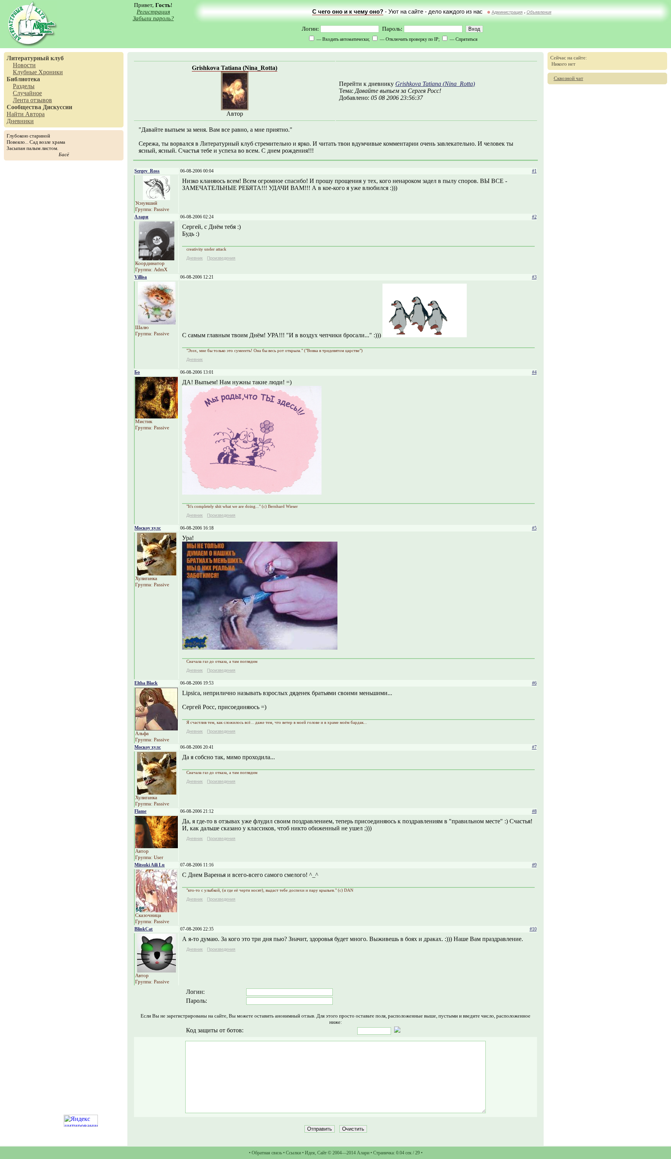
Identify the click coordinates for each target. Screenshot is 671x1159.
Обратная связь (267, 1153)
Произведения (221, 258)
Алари (141, 217)
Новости (24, 65)
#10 (533, 929)
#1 (534, 171)
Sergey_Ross (147, 171)
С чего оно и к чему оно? (347, 12)
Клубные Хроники (38, 72)
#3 (534, 277)
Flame (140, 811)
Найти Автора (26, 114)
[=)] (252, 492)
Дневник (194, 258)
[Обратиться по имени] (156, 198)
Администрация (507, 12)
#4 (534, 372)
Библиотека (23, 79)
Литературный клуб (35, 58)
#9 (534, 865)
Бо (137, 372)
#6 (534, 683)
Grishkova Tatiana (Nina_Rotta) (234, 67)
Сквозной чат (568, 78)
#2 (534, 217)
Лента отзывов (32, 100)
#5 (534, 528)
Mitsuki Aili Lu (149, 865)
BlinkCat (143, 929)
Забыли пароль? (153, 18)
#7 (534, 747)
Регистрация (153, 12)
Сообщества (24, 107)
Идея (310, 1153)
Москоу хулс (147, 528)
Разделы (24, 86)
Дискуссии (57, 107)
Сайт (322, 1153)
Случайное (27, 93)
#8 (534, 811)
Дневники (20, 121)
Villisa (140, 277)
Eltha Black (146, 683)
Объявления (539, 12)
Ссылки (293, 1153)
